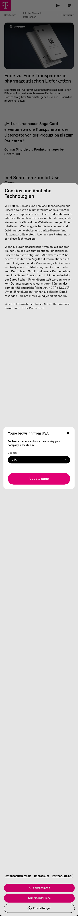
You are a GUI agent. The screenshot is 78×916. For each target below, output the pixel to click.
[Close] (68, 433)
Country (12, 452)
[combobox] (39, 459)
